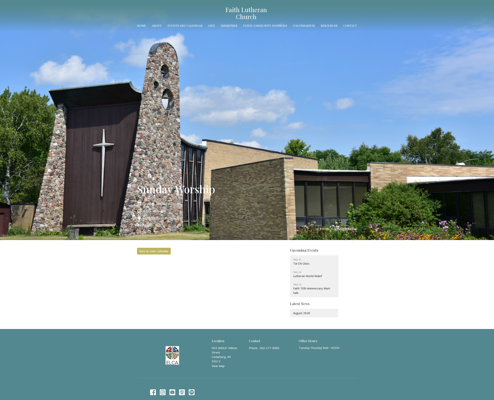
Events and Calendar (184, 26)
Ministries (229, 26)
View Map (218, 366)
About (157, 26)
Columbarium (304, 26)
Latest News (300, 303)
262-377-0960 (269, 348)
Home (141, 26)
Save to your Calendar (153, 251)
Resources (329, 26)
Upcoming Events (304, 250)
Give (211, 26)
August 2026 (301, 313)
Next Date (145, 225)
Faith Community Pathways (265, 26)
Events (325, 229)
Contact (350, 26)
